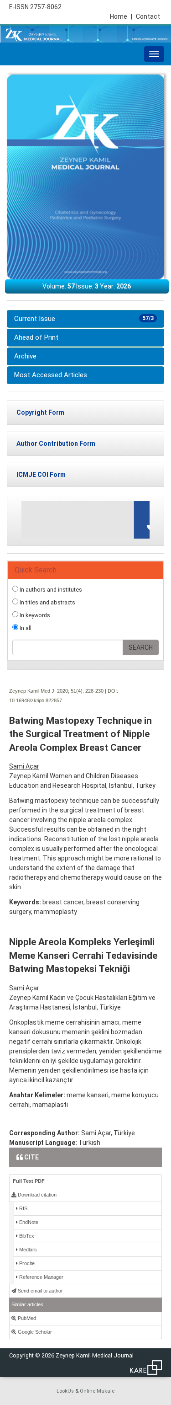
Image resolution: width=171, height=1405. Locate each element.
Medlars (27, 1249)
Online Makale (97, 1391)
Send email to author (39, 1290)
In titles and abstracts (46, 602)
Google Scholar (34, 1332)
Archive (25, 356)
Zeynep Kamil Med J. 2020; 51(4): (46, 691)
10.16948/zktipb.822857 (35, 700)
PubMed (26, 1318)
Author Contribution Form (55, 443)
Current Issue (84, 319)
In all (24, 628)
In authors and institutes (50, 589)
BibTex (26, 1236)
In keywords (34, 615)
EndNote (28, 1222)
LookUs (65, 1391)
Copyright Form (40, 412)
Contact (148, 16)
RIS (22, 1208)
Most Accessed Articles (50, 375)
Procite (26, 1263)
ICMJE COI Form (41, 474)
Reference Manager (40, 1277)
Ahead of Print (36, 337)
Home (121, 16)
